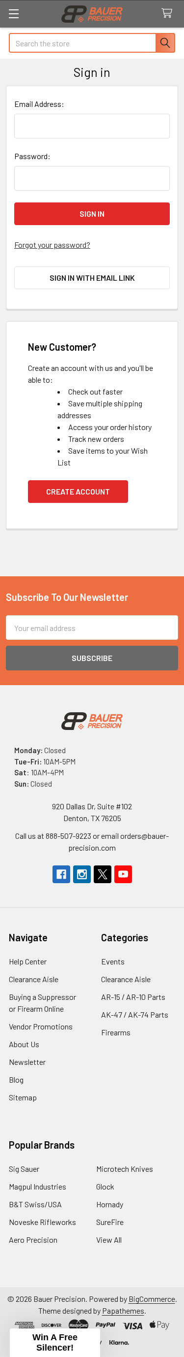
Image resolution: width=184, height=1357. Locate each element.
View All (109, 1239)
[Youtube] (123, 874)
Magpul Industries (37, 1186)
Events (113, 961)
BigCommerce (152, 1298)
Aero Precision (33, 1239)
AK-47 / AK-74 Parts (134, 1014)
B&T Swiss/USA (35, 1204)
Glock (105, 1186)
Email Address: (39, 103)
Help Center (28, 961)
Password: (32, 156)
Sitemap (23, 1097)
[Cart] (169, 13)
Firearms (116, 1032)
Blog (16, 1079)
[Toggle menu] (13, 13)
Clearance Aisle (33, 979)
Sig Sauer (24, 1168)
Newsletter (27, 1061)
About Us (24, 1044)
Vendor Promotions (41, 1026)
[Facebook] (61, 874)
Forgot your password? (52, 244)
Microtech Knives (124, 1168)
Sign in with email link (92, 277)
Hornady (109, 1204)
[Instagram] (82, 874)
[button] (55, 1342)
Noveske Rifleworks (42, 1221)
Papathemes (123, 1310)
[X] (102, 874)
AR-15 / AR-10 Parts (133, 996)
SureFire (110, 1221)
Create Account (78, 491)
